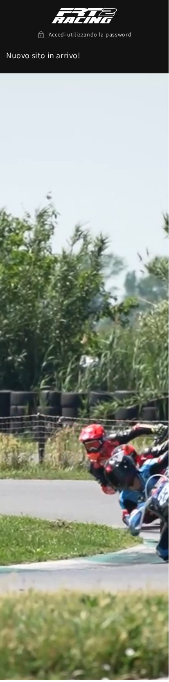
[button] (84, 35)
